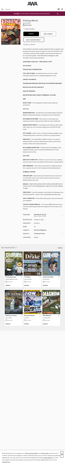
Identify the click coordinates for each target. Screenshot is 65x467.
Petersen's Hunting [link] (11, 315)
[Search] (2, 9)
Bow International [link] (29, 315)
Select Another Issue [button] (33, 40)
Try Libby (16, 14)
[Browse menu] (62, 9)
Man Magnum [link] (47, 315)
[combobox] (29, 9)
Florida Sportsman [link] (11, 277)
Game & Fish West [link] (48, 277)
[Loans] (58, 10)
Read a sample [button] (48, 34)
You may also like (8, 248)
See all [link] (60, 248)
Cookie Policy (6, 462)
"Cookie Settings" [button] (48, 458)
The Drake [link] (27, 277)
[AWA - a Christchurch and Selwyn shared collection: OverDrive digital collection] (32, 3)
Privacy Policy (45, 453)
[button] (31, 34)
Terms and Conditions (31, 453)
